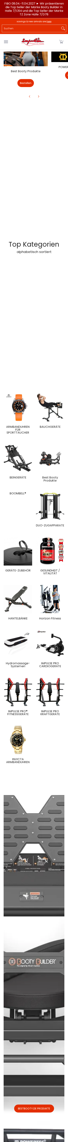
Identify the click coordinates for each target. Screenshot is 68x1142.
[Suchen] (63, 28)
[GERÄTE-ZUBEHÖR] (18, 551)
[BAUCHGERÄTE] (50, 407)
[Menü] (6, 42)
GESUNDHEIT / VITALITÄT (50, 571)
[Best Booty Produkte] (26, 59)
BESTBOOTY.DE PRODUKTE (34, 1108)
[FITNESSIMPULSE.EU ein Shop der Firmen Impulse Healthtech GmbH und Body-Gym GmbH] (33, 42)
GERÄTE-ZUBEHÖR (18, 570)
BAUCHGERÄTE (50, 427)
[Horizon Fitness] (50, 599)
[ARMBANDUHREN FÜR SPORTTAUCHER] (18, 407)
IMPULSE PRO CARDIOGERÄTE (50, 664)
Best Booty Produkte (25, 71)
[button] (61, 42)
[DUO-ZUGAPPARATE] (50, 506)
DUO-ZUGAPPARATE (50, 525)
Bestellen (25, 83)
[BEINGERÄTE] (18, 458)
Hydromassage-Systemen (18, 664)
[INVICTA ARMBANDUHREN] (18, 740)
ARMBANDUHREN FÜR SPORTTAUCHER (18, 430)
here (49, 21)
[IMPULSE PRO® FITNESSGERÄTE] (18, 692)
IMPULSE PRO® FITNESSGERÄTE (18, 712)
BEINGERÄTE (18, 477)
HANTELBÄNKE (18, 618)
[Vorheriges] (30, 96)
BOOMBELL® (18, 493)
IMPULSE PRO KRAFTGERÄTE (50, 712)
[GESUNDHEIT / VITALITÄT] (50, 551)
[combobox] (31, 28)
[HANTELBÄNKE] (18, 599)
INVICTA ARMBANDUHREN (18, 760)
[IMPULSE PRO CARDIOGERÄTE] (50, 644)
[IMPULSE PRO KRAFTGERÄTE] (50, 692)
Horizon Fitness (50, 618)
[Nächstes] (38, 96)
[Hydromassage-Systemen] (18, 644)
